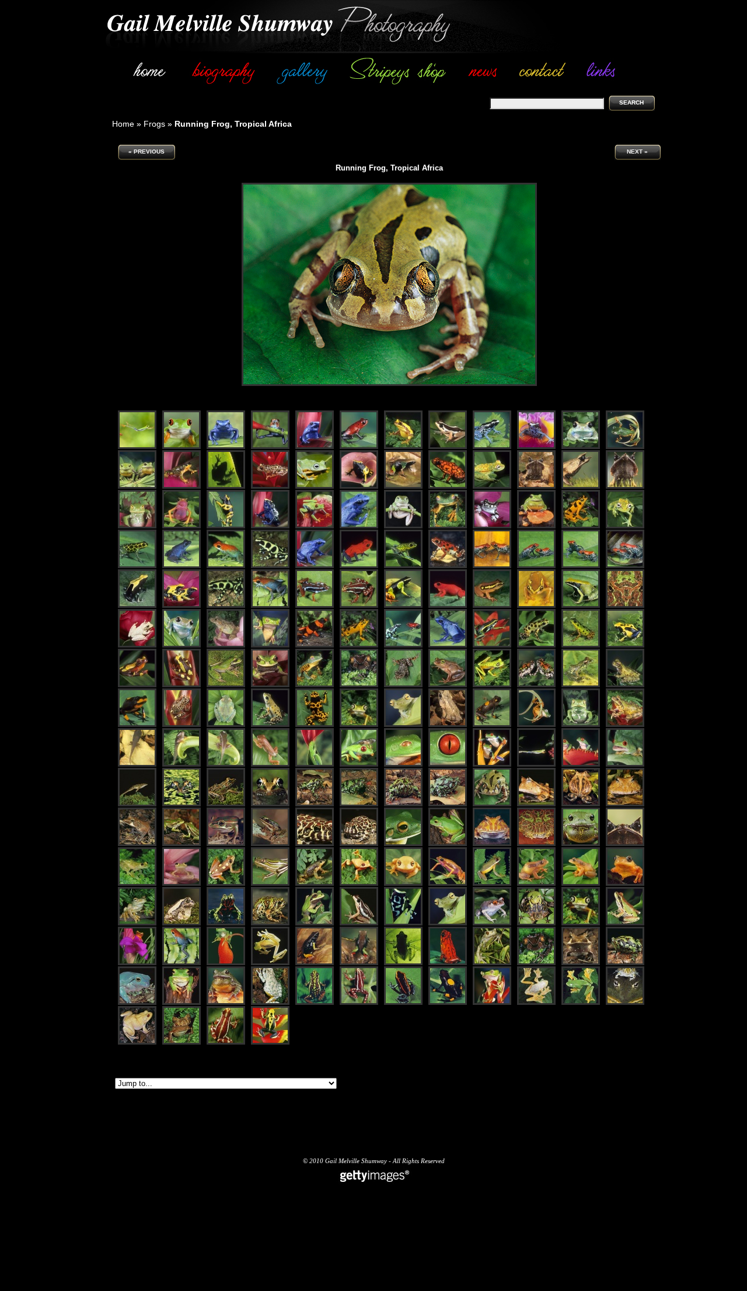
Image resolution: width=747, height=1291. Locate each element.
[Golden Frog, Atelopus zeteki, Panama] (580, 526)
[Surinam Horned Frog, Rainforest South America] (536, 804)
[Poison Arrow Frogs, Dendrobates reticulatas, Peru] (492, 566)
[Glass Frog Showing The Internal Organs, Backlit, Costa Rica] (270, 963)
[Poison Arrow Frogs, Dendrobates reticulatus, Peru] (536, 566)
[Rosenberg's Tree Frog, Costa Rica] (137, 923)
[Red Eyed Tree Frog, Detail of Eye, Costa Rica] (447, 764)
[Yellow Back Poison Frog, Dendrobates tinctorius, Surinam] (270, 1042)
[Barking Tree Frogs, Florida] (137, 486)
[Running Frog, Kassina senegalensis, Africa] (403, 685)
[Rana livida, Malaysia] (270, 844)
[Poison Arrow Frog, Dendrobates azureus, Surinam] (314, 566)
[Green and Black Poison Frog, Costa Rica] (403, 923)
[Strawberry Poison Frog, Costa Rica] (270, 447)
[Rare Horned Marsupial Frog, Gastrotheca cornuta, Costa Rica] (181, 1042)
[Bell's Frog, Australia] (181, 844)
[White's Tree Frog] (403, 526)
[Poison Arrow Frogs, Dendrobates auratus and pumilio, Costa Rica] (403, 645)
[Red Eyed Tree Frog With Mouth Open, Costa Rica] (625, 764)
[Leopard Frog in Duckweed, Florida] (181, 804)
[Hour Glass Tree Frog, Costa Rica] (403, 447)
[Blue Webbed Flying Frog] (314, 486)
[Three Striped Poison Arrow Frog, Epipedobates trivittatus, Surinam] (492, 645)
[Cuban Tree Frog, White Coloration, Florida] (137, 645)
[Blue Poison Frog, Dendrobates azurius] (359, 526)
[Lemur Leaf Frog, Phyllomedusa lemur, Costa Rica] (492, 685)
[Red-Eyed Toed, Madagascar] (492, 923)
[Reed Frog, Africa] (447, 447)
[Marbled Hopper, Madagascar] (270, 923)
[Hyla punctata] (625, 526)
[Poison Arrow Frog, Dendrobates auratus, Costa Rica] (270, 566)
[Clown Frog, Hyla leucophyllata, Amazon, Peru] (137, 685)
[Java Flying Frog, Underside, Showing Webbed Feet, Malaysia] (536, 1003)
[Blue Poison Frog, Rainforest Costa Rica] (226, 447)
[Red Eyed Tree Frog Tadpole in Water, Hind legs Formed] (137, 764)
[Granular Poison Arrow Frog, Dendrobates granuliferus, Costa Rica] (226, 566)
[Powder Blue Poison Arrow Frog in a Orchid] (536, 447)
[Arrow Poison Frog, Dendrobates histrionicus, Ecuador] (137, 725)
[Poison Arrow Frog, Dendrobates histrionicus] (447, 486)
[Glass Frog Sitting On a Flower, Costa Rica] (226, 963)
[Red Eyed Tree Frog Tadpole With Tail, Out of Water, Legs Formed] (181, 764)
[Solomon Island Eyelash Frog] (137, 844)
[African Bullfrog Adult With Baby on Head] (625, 1003)
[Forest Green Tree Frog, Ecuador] (447, 923)
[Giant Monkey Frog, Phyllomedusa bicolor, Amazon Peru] (270, 645)
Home (123, 123)
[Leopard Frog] (226, 804)
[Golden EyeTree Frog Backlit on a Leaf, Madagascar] (403, 963)
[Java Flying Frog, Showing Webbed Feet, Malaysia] (580, 1003)
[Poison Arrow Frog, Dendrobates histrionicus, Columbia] (492, 725)
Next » (637, 151)
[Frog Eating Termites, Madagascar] (359, 804)
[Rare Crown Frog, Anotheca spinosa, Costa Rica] (536, 963)
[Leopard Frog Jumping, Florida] (137, 804)
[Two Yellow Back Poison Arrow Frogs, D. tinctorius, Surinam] (181, 606)
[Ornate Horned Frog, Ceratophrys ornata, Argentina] (625, 606)
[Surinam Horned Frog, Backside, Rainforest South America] (580, 804)
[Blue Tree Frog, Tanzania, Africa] (580, 447)
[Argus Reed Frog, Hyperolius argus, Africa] (226, 884)
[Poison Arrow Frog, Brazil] (359, 486)
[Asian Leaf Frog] (536, 486)
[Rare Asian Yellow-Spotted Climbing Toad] (492, 963)
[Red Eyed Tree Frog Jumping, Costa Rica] (536, 764)
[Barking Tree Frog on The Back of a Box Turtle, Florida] (536, 923)
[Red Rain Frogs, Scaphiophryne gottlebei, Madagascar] (536, 685)
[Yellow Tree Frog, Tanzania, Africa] (536, 884)
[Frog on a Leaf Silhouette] (226, 486)
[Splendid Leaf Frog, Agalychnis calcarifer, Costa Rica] (447, 526)
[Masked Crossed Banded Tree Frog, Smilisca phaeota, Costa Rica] (226, 685)
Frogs (154, 123)
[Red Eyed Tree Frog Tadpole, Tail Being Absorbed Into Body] (270, 764)
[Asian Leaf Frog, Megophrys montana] (447, 725)
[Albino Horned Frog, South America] (492, 844)
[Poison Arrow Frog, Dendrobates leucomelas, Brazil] (226, 526)
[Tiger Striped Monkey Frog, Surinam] (625, 447)
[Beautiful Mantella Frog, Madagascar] (403, 486)
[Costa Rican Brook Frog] (492, 884)
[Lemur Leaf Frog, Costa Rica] (580, 923)
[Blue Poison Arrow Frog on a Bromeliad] (314, 447)
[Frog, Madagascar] (314, 804)
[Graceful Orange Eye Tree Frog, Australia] (359, 884)
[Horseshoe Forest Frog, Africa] (181, 923)
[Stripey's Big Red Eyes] (181, 447)
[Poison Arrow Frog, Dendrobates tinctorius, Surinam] (270, 526)
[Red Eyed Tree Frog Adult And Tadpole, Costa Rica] (359, 764)
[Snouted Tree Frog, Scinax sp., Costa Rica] (226, 645)
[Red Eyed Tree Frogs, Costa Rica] (492, 764)
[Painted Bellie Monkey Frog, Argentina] (137, 526)
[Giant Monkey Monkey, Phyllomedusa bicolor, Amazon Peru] (492, 1003)
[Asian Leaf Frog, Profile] (580, 486)
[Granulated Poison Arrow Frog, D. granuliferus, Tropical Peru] (270, 606)
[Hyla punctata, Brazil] (492, 486)
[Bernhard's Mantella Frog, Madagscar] (314, 963)
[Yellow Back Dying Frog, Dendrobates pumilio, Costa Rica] (625, 645)
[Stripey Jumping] (137, 447)
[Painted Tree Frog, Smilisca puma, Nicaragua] (625, 725)
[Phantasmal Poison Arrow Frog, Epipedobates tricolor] (314, 1003)
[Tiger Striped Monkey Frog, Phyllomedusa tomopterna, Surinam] (536, 725)
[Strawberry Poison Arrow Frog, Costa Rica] (359, 447)
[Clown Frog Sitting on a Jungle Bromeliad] (137, 963)
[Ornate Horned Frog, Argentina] (536, 844)
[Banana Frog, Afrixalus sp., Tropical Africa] (447, 685)
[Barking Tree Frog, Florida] (536, 526)
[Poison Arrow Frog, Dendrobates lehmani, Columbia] (314, 645)
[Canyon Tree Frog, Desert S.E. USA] (270, 1003)
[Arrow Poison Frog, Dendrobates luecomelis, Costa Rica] (314, 725)
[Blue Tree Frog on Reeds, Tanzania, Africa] (181, 645)
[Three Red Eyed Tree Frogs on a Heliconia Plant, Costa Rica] (580, 764)
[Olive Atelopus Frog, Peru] (181, 486)
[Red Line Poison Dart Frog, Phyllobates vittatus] (403, 1003)
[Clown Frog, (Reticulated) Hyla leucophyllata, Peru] (181, 725)
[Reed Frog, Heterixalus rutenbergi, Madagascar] (270, 884)
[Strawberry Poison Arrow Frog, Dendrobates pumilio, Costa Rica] (359, 566)
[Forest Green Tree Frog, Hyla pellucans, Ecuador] (403, 725)
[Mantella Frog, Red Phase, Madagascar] (447, 606)
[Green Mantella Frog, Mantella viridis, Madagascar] (580, 606)
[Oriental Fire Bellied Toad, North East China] (226, 923)
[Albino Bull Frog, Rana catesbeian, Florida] (137, 1042)
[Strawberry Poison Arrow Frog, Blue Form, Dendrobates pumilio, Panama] (181, 566)
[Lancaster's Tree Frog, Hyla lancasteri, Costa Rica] (625, 685)
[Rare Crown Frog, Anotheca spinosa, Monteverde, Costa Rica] (359, 685)
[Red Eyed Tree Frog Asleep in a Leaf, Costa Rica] (314, 764)
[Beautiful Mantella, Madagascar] (359, 963)
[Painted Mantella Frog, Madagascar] (403, 606)
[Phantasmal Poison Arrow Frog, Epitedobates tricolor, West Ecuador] (314, 606)
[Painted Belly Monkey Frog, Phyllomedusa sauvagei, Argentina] (580, 725)
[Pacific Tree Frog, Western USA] (625, 923)
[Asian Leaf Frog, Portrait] (625, 486)
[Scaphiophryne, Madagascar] (625, 963)
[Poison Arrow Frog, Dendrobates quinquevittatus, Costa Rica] (137, 566)
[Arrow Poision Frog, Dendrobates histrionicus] (447, 963)
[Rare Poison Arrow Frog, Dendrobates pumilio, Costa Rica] (403, 566)
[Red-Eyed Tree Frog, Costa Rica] (314, 526)
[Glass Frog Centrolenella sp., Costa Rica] (181, 884)
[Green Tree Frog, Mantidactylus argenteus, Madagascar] (580, 685)
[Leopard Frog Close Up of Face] (270, 804)
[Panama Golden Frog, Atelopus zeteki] (359, 645)
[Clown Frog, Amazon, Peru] (270, 486)
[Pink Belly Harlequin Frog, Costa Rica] (447, 884)
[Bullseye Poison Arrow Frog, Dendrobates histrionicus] (447, 1003)
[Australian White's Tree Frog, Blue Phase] (137, 1003)
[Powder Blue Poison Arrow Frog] (492, 447)
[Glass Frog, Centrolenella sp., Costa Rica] (137, 884)
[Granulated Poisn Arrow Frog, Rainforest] (181, 963)
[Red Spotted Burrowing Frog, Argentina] (314, 844)
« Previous (146, 151)
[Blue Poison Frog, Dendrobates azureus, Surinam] (447, 645)
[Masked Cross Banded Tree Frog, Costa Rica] (314, 923)
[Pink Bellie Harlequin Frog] (181, 526)
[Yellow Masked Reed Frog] (492, 606)
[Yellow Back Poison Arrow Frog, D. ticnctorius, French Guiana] (137, 606)
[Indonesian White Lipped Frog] (403, 844)
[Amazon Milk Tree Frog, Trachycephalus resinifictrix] (492, 526)
